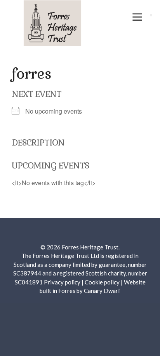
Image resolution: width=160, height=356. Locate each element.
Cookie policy (102, 282)
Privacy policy (62, 282)
